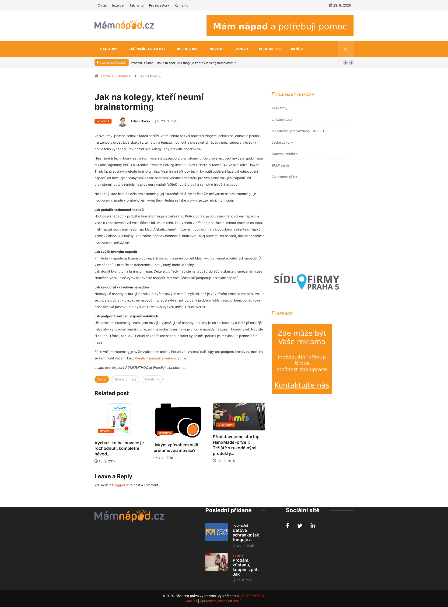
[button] (345, 62)
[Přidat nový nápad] (280, 25)
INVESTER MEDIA (250, 596)
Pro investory (159, 5)
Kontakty (181, 5)
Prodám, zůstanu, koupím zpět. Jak (246, 567)
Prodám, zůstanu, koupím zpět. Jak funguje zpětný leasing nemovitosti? (183, 63)
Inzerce (118, 5)
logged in (121, 485)
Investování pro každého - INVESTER (300, 131)
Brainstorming (125, 379)
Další (294, 49)
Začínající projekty (147, 49)
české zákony (282, 142)
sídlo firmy (279, 108)
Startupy (108, 49)
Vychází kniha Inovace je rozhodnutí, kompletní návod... (119, 448)
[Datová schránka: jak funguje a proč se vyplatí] (216, 532)
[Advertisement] (313, 226)
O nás (102, 5)
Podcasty (268, 49)
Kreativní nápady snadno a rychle (160, 358)
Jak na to (136, 5)
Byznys (241, 49)
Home (105, 76)
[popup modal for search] (346, 49)
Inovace (216, 49)
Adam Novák (140, 121)
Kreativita (152, 379)
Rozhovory (187, 49)
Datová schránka (285, 154)
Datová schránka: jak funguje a (246, 535)
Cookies (191, 601)
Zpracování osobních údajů (220, 601)
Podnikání (240, 525)
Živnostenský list (284, 177)
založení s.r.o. (282, 119)
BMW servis (281, 165)
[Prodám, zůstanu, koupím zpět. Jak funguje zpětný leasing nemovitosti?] (216, 562)
